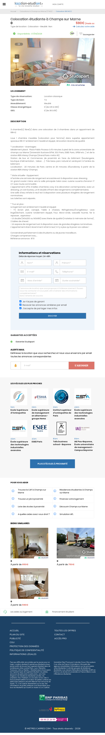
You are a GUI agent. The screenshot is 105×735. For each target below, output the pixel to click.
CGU (12, 642)
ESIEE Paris (37, 441)
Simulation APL (66, 514)
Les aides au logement (21, 611)
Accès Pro (60, 638)
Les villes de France (62, 664)
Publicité (15, 638)
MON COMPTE (57, 4)
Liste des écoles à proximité (31, 506)
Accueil (14, 630)
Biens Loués (91, 672)
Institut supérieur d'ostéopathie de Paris (62, 413)
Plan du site (17, 634)
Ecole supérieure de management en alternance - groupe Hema (40, 414)
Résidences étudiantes (63, 674)
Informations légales (23, 654)
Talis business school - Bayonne (62, 443)
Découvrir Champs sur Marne (74, 506)
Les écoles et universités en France (72, 672)
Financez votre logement (72, 499)
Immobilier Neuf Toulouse (63, 662)
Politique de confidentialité (27, 650)
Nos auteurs (91, 662)
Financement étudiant (63, 611)
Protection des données (24, 646)
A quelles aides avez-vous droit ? (34, 514)
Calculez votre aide (85, 26)
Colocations (74, 664)
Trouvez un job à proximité (30, 499)
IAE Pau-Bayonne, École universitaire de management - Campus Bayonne (84, 446)
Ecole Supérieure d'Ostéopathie (19, 411)
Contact (59, 634)
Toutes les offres (65, 630)
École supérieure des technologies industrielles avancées (83, 414)
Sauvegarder (88, 34)
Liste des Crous (79, 662)
